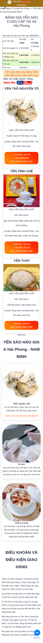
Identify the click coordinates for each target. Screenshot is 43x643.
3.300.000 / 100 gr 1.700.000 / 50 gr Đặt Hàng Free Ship (21, 247)
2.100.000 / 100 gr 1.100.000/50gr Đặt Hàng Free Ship (21, 158)
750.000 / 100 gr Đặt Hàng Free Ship (21, 325)
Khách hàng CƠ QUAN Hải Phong (15, 8)
